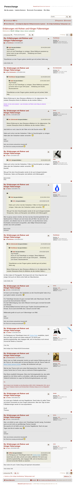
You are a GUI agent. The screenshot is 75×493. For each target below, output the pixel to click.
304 (58, 161)
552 (58, 446)
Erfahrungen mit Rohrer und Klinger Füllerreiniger (26, 28)
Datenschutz (42, 6)
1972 (59, 194)
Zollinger (17, 31)
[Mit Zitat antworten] (48, 38)
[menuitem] (15, 20)
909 (58, 395)
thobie (54, 393)
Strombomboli (57, 361)
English (38, 6)
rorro (54, 444)
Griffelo (55, 335)
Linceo (26, 31)
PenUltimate (56, 38)
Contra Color (34, 335)
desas (22, 31)
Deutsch (35, 6)
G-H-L (54, 110)
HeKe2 (54, 192)
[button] (67, 35)
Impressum (48, 6)
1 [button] (69, 35)
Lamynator (32, 31)
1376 (59, 112)
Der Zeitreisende (57, 67)
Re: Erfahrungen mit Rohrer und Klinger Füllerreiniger (18, 39)
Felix (54, 159)
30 (58, 40)
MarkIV (12, 31)
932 (58, 70)
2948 (59, 363)
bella (9, 47)
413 (58, 337)
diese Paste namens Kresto (12, 364)
